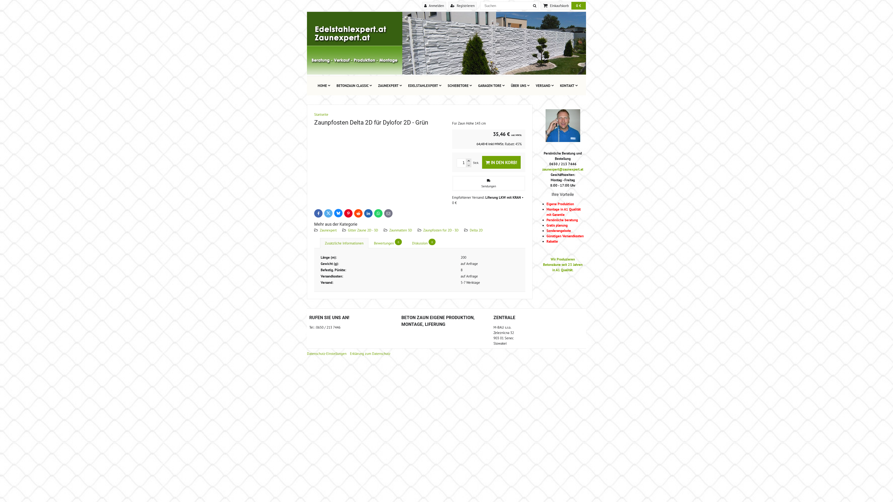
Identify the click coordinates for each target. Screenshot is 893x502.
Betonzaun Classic (353, 85)
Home (322, 85)
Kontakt (567, 85)
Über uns (518, 85)
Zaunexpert (388, 85)
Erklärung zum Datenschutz (370, 353)
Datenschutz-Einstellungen (327, 353)
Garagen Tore (489, 85)
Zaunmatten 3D (400, 230)
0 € (578, 5)
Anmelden (436, 5)
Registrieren (465, 5)
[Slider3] (446, 73)
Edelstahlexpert (423, 85)
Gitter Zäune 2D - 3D (363, 230)
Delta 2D (476, 230)
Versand (543, 85)
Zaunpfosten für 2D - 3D (441, 230)
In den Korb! (503, 162)
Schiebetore (458, 85)
